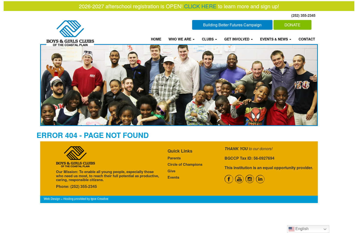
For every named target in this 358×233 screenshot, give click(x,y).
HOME (156, 39)
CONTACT (307, 39)
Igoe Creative (99, 198)
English (301, 229)
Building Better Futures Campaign (232, 25)
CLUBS (208, 39)
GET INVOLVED (237, 39)
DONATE (292, 25)
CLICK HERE (200, 6)
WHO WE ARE (180, 39)
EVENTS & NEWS (274, 39)
